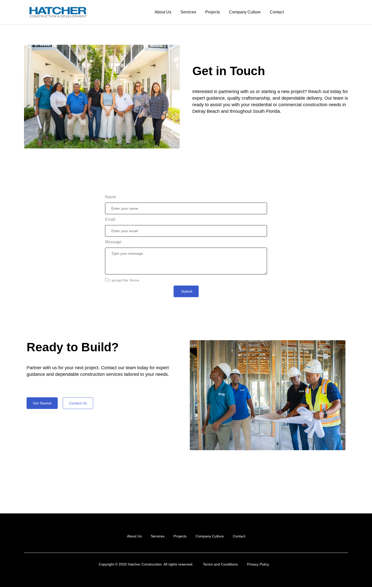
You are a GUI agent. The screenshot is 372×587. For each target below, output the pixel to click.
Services (188, 12)
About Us (163, 12)
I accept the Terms (124, 280)
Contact (277, 12)
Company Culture (245, 12)
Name (110, 197)
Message (113, 242)
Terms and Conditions (220, 564)
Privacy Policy (258, 564)
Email (110, 219)
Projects (212, 12)
